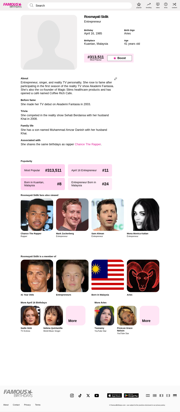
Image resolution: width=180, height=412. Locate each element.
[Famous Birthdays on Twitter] (88, 395)
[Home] (31, 393)
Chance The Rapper (88, 144)
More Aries (101, 302)
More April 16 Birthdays (34, 302)
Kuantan (89, 43)
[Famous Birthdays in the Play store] (131, 395)
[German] (175, 395)
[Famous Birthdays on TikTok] (80, 395)
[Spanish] (148, 395)
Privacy (27, 405)
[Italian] (168, 395)
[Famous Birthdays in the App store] (114, 395)
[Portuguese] (155, 395)
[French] (161, 395)
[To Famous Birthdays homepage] (12, 5)
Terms (37, 405)
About (5, 405)
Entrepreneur (92, 21)
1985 (99, 33)
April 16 (89, 33)
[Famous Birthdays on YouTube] (97, 395)
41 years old (132, 43)
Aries (127, 33)
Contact (16, 405)
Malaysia (102, 43)
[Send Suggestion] (116, 79)
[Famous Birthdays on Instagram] (72, 395)
